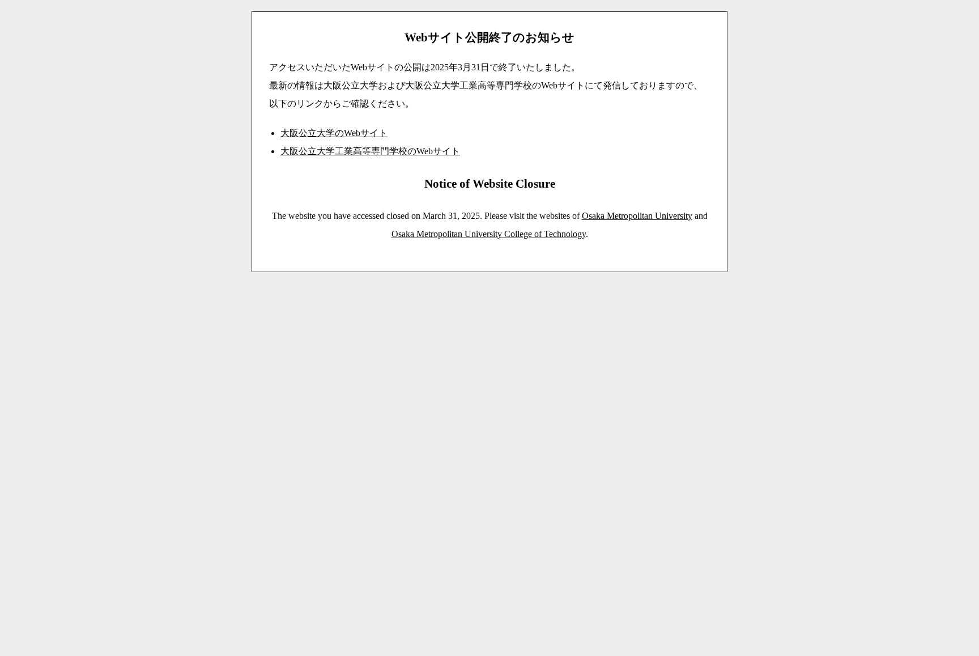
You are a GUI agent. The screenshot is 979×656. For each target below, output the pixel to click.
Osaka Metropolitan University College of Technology (488, 234)
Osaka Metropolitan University (637, 216)
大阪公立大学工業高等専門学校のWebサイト (370, 151)
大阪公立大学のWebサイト (334, 133)
